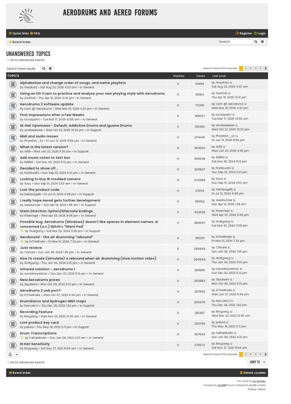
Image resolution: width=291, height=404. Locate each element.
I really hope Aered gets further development (60, 200)
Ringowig (31, 316)
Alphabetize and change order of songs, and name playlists (73, 83)
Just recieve (31, 247)
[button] (265, 68)
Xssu (27, 183)
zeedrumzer (32, 205)
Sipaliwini (31, 284)
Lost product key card (39, 322)
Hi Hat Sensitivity (35, 344)
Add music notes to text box (45, 157)
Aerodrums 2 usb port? (40, 290)
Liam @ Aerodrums (38, 109)
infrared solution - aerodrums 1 (47, 269)
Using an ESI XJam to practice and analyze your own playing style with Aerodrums (92, 93)
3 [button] (250, 68)
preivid (29, 327)
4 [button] (255, 68)
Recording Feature (36, 312)
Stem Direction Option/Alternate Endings (56, 211)
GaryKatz (30, 87)
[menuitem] (35, 33)
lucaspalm (32, 119)
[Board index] (33, 16)
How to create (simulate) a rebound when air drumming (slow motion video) (88, 258)
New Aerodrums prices (40, 280)
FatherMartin (38, 338)
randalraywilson (35, 273)
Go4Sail (29, 98)
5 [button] (260, 68)
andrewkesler (33, 130)
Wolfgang (36, 231)
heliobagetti (32, 194)
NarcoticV (31, 306)
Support (95, 130)
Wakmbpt (31, 215)
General (88, 87)
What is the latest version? (44, 147)
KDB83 (28, 162)
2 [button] (245, 68)
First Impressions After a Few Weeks (52, 115)
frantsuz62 (31, 173)
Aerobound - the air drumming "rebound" (56, 237)
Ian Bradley (259, 381)
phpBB (221, 385)
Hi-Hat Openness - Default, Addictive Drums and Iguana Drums (76, 125)
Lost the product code (39, 189)
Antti (27, 151)
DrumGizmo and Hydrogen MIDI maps (53, 301)
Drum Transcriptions (38, 333)
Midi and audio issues (39, 136)
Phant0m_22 (33, 141)
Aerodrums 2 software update (46, 104)
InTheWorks (37, 241)
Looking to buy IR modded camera (50, 179)
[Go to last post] (231, 83)
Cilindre (29, 252)
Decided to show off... (39, 168)
